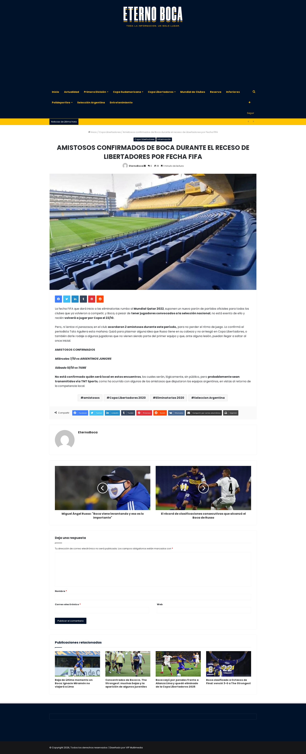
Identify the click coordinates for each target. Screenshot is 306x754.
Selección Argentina (91, 102)
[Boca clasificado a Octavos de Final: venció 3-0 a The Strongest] (228, 664)
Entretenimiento (121, 102)
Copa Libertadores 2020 (127, 398)
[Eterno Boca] (153, 17)
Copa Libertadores (160, 92)
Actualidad (71, 92)
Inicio (55, 92)
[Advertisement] (153, 58)
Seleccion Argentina (209, 398)
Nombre (61, 591)
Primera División (95, 92)
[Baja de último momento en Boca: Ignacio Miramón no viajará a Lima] (77, 664)
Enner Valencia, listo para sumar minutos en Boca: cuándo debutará (119, 121)
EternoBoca (136, 165)
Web (160, 604)
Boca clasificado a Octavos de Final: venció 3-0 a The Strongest (228, 681)
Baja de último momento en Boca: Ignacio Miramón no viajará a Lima (74, 683)
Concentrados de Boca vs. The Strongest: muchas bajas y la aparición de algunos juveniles (126, 683)
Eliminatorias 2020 (170, 398)
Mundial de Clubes (192, 92)
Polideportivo (61, 102)
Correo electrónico (68, 604)
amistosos (91, 398)
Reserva (215, 92)
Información (164, 139)
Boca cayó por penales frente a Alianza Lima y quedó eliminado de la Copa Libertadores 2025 (177, 683)
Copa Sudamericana (127, 92)
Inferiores (233, 92)
